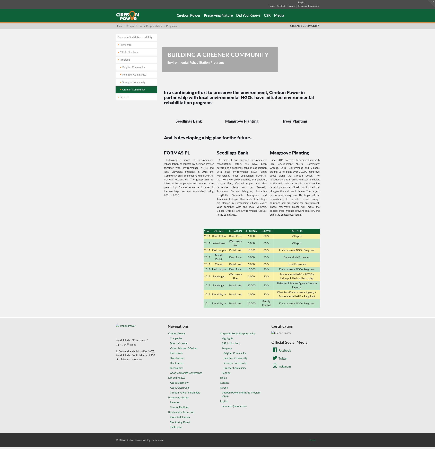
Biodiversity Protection (181, 412)
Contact (281, 6)
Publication (176, 427)
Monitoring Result (180, 422)
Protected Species (180, 417)
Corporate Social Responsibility (144, 26)
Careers (291, 6)
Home (272, 6)
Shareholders (177, 358)
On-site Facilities (179, 407)
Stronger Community (133, 82)
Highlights (125, 45)
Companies (176, 338)
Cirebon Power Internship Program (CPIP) (241, 394)
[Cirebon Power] (127, 15)
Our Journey (177, 363)
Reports (124, 97)
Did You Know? (176, 378)
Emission (175, 402)
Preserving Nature (178, 397)
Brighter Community (133, 67)
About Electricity (179, 383)
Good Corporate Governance (186, 373)
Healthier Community (134, 75)
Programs (171, 26)
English (301, 3)
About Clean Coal (179, 388)
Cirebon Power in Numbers (185, 392)
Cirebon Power (176, 333)
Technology (176, 368)
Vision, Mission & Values (184, 348)
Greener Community (133, 89)
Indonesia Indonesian (308, 6)
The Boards (176, 353)
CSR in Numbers (129, 52)
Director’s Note (178, 343)
